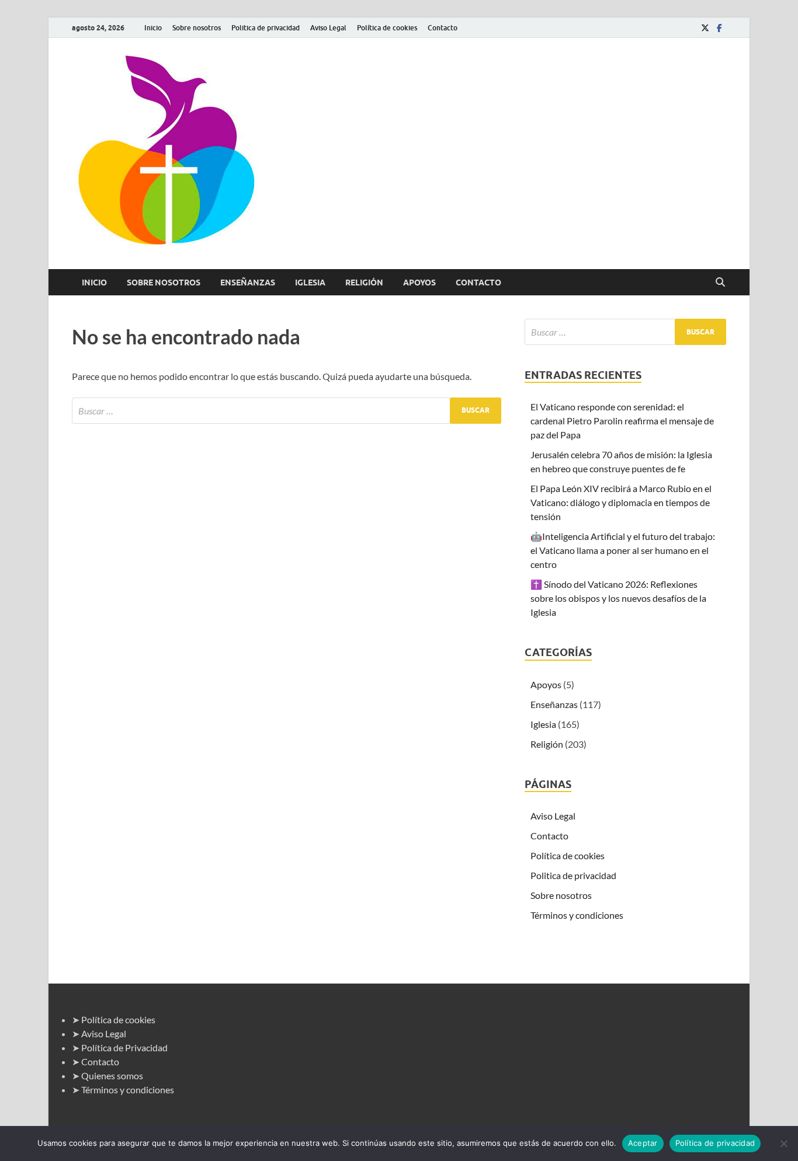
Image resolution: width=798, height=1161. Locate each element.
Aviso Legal (328, 27)
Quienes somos (112, 1075)
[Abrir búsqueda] (720, 282)
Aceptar (643, 1143)
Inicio (153, 27)
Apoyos (419, 282)
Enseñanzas (247, 282)
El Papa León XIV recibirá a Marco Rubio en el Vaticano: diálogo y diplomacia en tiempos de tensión (621, 502)
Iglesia (310, 282)
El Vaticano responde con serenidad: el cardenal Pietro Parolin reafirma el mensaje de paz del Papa (622, 420)
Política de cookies (387, 27)
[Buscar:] (286, 411)
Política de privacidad (715, 1143)
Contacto (442, 27)
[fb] (719, 28)
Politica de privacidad (265, 27)
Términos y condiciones (576, 915)
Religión (364, 282)
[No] (783, 1143)
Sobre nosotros (196, 27)
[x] (705, 28)
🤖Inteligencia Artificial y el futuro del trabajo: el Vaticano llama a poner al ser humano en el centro (622, 550)
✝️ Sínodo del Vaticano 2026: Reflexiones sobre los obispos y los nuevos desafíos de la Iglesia (618, 598)
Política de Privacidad (124, 1047)
